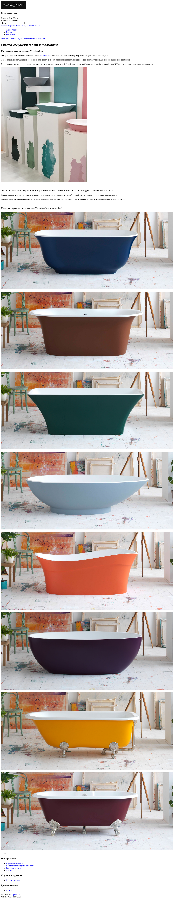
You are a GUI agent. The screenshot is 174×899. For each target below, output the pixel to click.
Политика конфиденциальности (20, 866)
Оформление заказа (31, 25)
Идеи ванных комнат (15, 863)
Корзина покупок (15, 25)
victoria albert (45, 55)
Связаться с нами (13, 880)
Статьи (13, 39)
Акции (9, 890)
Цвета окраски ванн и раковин (31, 39)
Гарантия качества (14, 868)
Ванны (9, 32)
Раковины (10, 34)
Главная (4, 25)
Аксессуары (11, 30)
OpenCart (16, 894)
